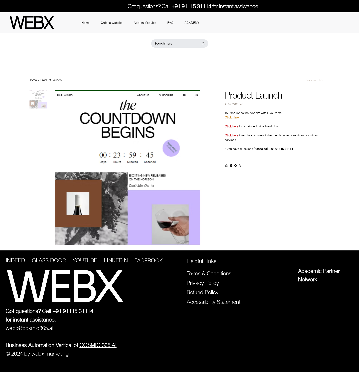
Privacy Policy (203, 283)
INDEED (15, 260)
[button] (111, 22)
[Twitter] (240, 165)
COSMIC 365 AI (98, 345)
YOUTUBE (85, 260)
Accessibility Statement (213, 302)
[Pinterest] (235, 165)
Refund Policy (203, 292)
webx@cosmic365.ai (29, 328)
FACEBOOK (148, 260)
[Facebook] (231, 165)
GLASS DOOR (49, 260)
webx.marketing (50, 353)
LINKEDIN (116, 260)
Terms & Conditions (209, 273)
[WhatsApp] (226, 165)
